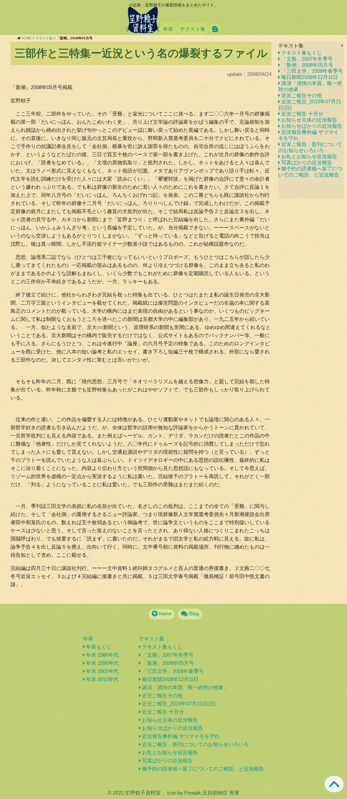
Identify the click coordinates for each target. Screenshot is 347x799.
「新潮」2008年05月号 (306, 65)
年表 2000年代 (102, 671)
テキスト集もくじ (301, 53)
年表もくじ (98, 647)
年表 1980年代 (102, 655)
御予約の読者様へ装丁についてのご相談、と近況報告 (310, 172)
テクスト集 (192, 29)
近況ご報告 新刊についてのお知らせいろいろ (310, 147)
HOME (26, 38)
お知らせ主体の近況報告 (308, 120)
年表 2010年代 (102, 679)
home (164, 613)
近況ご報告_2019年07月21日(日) (178, 703)
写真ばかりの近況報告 (306, 162)
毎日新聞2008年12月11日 (309, 77)
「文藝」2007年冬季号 (306, 59)
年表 (168, 29)
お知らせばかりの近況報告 (311, 126)
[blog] (215, 28)
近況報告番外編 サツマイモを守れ (180, 736)
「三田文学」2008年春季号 (311, 71)
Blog (193, 613)
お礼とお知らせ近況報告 (308, 156)
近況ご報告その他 (301, 95)
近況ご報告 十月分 (301, 114)
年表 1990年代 (102, 663)
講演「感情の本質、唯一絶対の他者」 (184, 687)
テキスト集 (44, 38)
